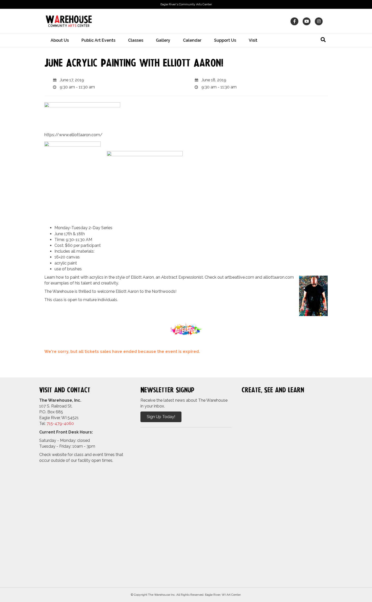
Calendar (192, 40)
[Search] (323, 39)
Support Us (225, 40)
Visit (253, 40)
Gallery (163, 40)
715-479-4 (56, 423)
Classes (135, 40)
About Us (60, 40)
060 (70, 423)
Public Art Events (98, 40)
